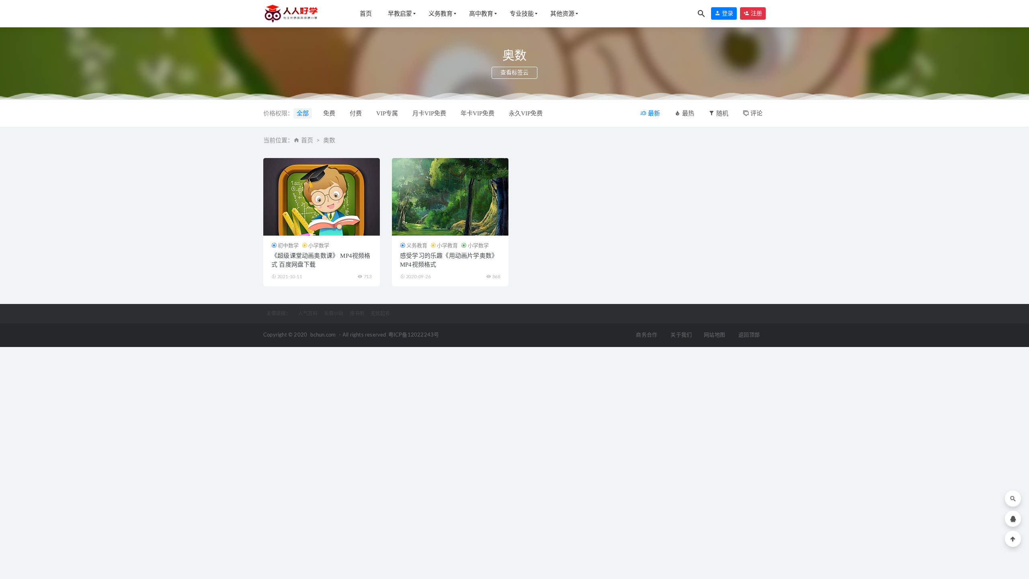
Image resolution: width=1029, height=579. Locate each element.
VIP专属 (387, 113)
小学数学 (318, 245)
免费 (329, 113)
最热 (687, 113)
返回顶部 (749, 335)
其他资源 (562, 13)
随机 (721, 113)
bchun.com (323, 335)
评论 (756, 113)
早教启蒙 (400, 13)
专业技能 (522, 13)
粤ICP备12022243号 (413, 335)
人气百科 (308, 313)
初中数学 (288, 245)
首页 (366, 13)
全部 (303, 113)
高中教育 (481, 13)
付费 (356, 113)
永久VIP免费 (526, 113)
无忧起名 (380, 313)
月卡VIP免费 (429, 113)
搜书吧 (357, 313)
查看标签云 (514, 73)
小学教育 (447, 245)
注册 (755, 13)
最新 (653, 113)
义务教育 (440, 13)
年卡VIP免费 (477, 113)
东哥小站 (333, 313)
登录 (726, 13)
